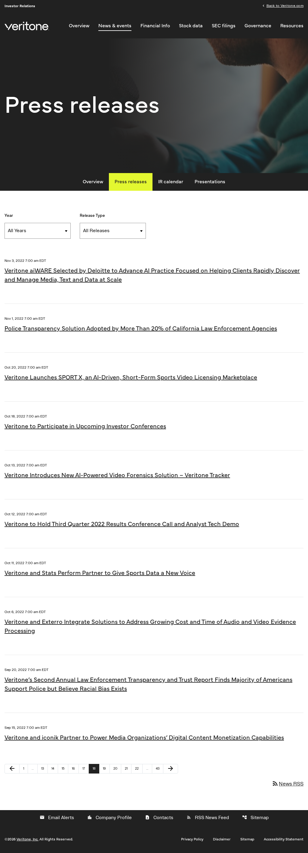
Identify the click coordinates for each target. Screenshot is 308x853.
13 (44, 768)
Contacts (159, 817)
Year (9, 216)
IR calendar (170, 181)
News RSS (287, 783)
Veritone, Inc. (27, 839)
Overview (79, 25)
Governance (258, 25)
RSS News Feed (207, 817)
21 (128, 768)
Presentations (210, 181)
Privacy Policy (192, 839)
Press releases (131, 181)
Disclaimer (222, 839)
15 (64, 768)
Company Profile (109, 817)
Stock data (191, 25)
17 (85, 768)
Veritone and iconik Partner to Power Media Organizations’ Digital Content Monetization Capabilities (144, 738)
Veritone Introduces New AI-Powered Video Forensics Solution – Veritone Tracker (117, 475)
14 (54, 768)
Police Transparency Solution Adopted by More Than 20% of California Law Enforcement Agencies (141, 329)
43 (159, 768)
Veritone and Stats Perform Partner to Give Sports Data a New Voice (100, 573)
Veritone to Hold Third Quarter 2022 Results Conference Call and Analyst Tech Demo (122, 524)
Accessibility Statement (283, 839)
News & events (114, 25)
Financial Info (155, 25)
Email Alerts (57, 817)
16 (75, 768)
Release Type (92, 216)
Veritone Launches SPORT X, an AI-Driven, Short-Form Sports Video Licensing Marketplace (131, 378)
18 (95, 768)
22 (138, 768)
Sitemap (255, 817)
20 (117, 768)
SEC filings (224, 25)
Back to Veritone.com (284, 5)
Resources (291, 25)
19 (106, 768)
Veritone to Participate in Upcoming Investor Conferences (85, 426)
